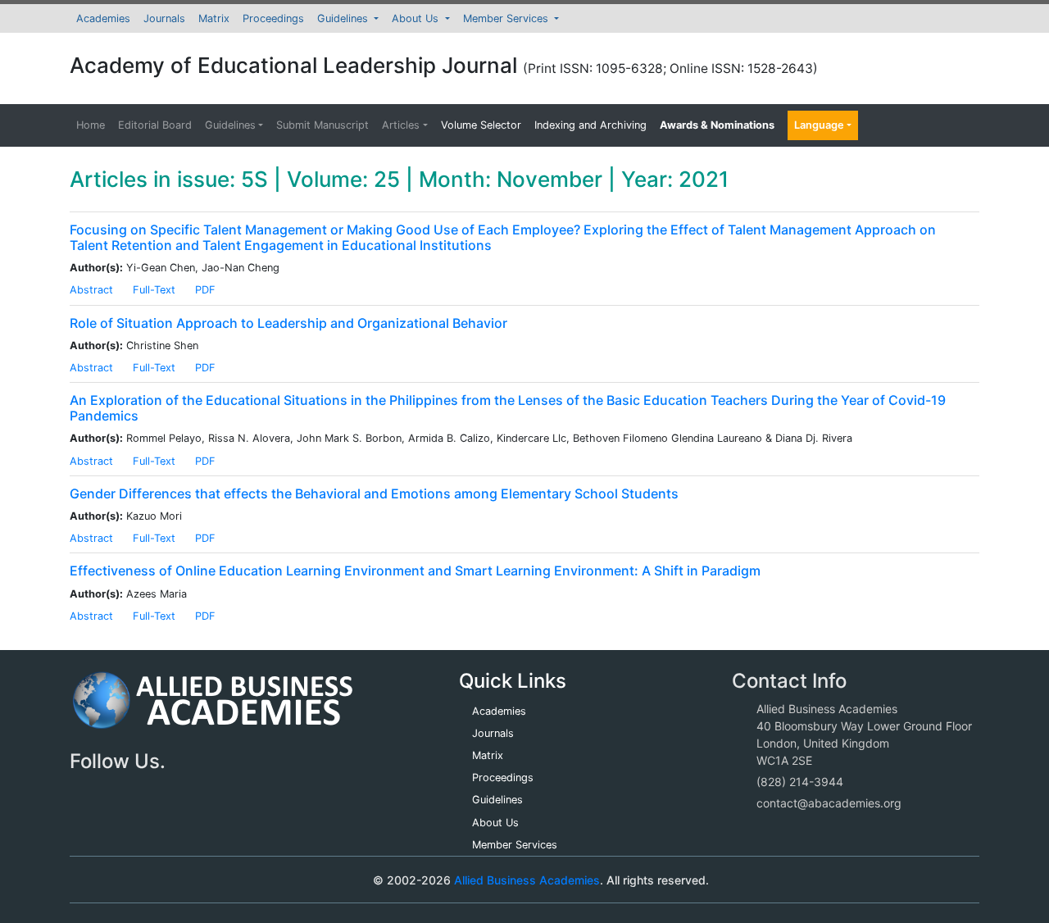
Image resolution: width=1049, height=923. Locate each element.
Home (90, 125)
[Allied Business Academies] (213, 708)
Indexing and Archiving (590, 125)
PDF (205, 290)
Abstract (91, 290)
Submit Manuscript (322, 125)
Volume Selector (481, 125)
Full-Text (154, 290)
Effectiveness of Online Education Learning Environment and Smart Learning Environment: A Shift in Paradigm (415, 570)
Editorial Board (155, 125)
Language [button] (819, 125)
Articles (401, 125)
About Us (417, 18)
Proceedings (273, 18)
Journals (164, 18)
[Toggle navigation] (106, 879)
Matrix (213, 18)
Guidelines (344, 18)
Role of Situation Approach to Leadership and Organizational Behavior (288, 323)
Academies (103, 18)
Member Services (507, 18)
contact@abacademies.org (828, 803)
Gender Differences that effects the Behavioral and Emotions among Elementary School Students (374, 493)
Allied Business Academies (527, 880)
